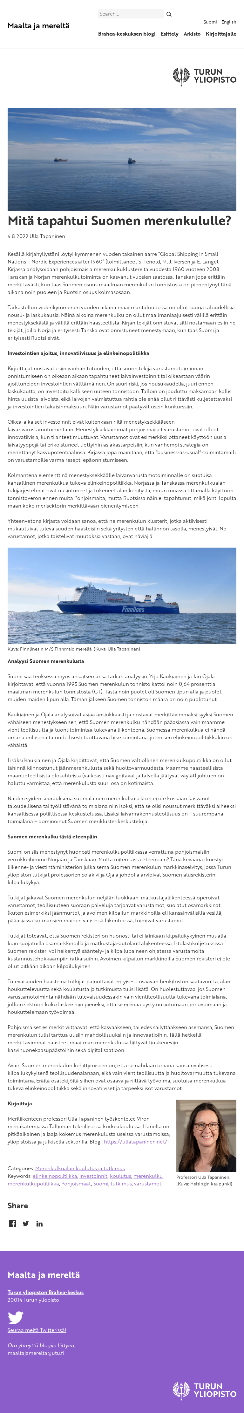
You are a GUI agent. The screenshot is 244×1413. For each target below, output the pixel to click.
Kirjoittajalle (221, 34)
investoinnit (93, 1176)
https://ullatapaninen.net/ (135, 1141)
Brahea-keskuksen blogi (127, 34)
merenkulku (148, 1176)
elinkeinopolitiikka (55, 1176)
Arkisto (192, 34)
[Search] (169, 13)
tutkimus (121, 1183)
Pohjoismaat (76, 1183)
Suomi (210, 21)
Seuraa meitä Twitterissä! (37, 1330)
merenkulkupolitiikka (33, 1183)
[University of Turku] (204, 1399)
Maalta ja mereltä (39, 25)
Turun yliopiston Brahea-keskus (46, 1292)
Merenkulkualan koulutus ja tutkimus (80, 1168)
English (228, 21)
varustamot (147, 1183)
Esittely (170, 34)
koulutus (120, 1176)
